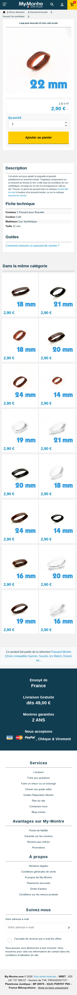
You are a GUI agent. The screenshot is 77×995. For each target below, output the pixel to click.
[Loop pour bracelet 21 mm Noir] (57, 290)
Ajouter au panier (38, 137)
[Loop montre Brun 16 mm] (20, 562)
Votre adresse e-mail (17, 919)
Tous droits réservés (44, 976)
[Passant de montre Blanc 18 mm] (57, 472)
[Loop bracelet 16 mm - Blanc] (57, 607)
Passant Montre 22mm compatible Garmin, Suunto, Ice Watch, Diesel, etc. (38, 656)
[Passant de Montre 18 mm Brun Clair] (20, 336)
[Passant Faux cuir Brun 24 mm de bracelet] (20, 517)
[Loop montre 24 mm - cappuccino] (20, 381)
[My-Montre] (31, 5)
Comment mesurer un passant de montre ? (32, 245)
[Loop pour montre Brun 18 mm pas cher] (20, 290)
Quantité (15, 117)
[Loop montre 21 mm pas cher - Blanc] (57, 426)
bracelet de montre (17, 195)
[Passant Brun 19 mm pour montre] (20, 607)
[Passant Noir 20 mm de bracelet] (20, 472)
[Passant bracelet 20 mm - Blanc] (57, 562)
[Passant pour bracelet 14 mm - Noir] (57, 517)
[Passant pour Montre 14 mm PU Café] (57, 381)
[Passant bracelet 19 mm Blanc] (20, 426)
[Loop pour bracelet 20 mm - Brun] (57, 336)
